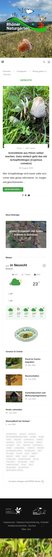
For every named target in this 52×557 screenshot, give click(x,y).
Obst (40, 451)
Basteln (32, 434)
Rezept (34, 453)
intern (42, 526)
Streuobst (10, 462)
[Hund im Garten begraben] (14, 363)
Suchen (32, 525)
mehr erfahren (12, 189)
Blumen (33, 437)
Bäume (41, 437)
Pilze (27, 453)
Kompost (31, 448)
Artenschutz (11, 434)
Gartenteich (29, 439)
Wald (31, 464)
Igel (18, 445)
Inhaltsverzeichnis (17, 525)
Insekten (26, 445)
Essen (8, 439)
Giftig (19, 442)
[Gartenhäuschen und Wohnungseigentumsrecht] (14, 396)
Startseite (7, 71)
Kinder (9, 448)
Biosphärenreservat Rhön (16, 437)
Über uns (26, 529)
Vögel (23, 464)
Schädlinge (11, 459)
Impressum (9, 522)
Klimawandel (19, 448)
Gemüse (40, 439)
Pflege (19, 453)
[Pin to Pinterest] (25, 195)
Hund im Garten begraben (32, 360)
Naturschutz (30, 451)
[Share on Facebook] (22, 195)
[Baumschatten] (14, 380)
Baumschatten (32, 376)
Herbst (39, 442)
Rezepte (9, 456)
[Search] (44, 62)
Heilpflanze (29, 442)
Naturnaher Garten (14, 451)
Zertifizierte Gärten (14, 470)
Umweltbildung (12, 464)
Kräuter (40, 448)
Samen (32, 456)
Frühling (17, 439)
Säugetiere (22, 462)
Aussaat (22, 434)
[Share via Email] (29, 195)
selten (36, 459)
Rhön (18, 456)
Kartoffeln (37, 445)
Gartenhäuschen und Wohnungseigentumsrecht (35, 394)
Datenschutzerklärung (28, 522)
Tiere (32, 462)
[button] (8, 234)
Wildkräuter (23, 467)
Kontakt (45, 522)
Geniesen (10, 442)
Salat (24, 456)
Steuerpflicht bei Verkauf (18, 421)
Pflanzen (10, 453)
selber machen (24, 459)
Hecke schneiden (14, 409)
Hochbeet (10, 445)
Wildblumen (11, 467)
